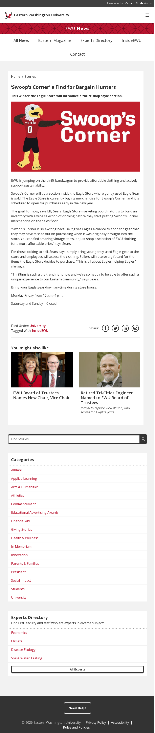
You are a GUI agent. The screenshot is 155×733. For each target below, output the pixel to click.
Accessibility (120, 722)
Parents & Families (25, 563)
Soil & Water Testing (26, 658)
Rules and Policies (76, 727)
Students (18, 589)
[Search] (143, 439)
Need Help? (77, 708)
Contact (77, 54)
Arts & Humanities (25, 487)
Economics (19, 632)
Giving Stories (21, 529)
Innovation (19, 555)
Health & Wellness (25, 538)
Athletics (17, 495)
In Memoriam (21, 546)
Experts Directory (96, 40)
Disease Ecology (23, 649)
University (38, 326)
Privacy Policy (96, 722)
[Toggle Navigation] (147, 15)
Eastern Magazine (54, 40)
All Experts (77, 669)
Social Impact (21, 580)
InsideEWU (131, 40)
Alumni (16, 470)
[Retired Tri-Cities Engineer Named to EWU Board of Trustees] (109, 369)
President (18, 572)
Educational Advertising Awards (35, 512)
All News (21, 40)
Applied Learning (24, 478)
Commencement (23, 504)
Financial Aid (20, 521)
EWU (77, 28)
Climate (16, 641)
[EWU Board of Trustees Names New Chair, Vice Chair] (42, 369)
